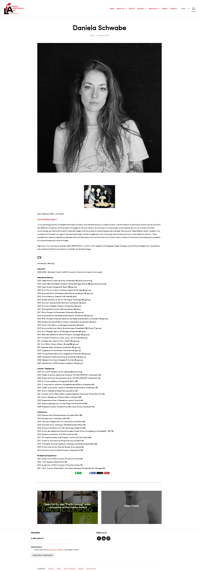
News (112, 9)
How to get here (69, 569)
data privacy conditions (55, 550)
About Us (120, 9)
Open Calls (153, 9)
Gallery (140, 9)
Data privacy (37, 547)
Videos (165, 9)
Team (59, 569)
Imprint (81, 569)
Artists (132, 9)
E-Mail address (38, 538)
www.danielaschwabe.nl (47, 219)
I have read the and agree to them (56, 550)
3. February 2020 (103, 35)
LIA (93, 35)
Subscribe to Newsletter (43, 555)
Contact (173, 9)
